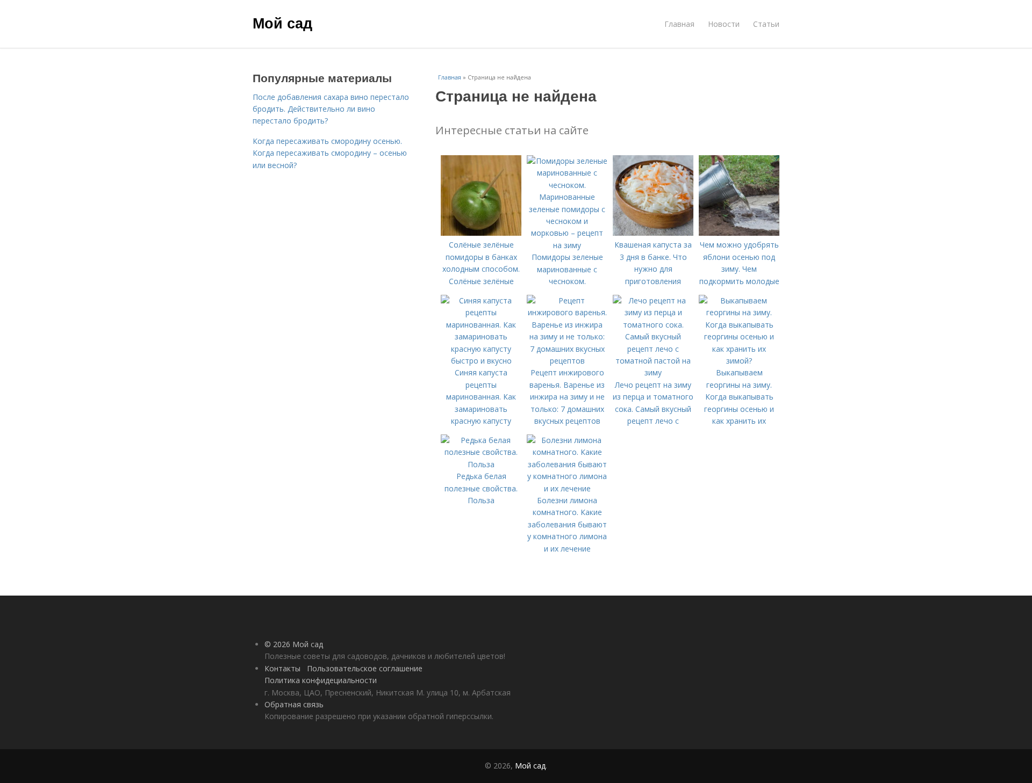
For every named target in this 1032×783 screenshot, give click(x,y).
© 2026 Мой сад (293, 644)
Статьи (766, 24)
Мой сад (282, 22)
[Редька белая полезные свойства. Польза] (481, 464)
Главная (679, 24)
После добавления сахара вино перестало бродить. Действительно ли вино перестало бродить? (331, 109)
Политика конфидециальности (320, 680)
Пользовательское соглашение (364, 668)
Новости (724, 24)
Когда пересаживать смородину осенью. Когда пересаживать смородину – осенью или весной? (330, 153)
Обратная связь (294, 704)
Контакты (282, 668)
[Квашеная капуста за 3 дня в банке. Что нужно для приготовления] (653, 233)
